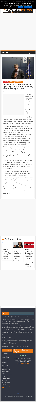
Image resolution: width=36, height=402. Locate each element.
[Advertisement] (18, 31)
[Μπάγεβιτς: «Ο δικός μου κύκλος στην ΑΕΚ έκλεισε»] (7, 243)
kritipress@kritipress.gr (23, 363)
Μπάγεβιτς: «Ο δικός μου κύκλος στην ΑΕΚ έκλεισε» (6, 253)
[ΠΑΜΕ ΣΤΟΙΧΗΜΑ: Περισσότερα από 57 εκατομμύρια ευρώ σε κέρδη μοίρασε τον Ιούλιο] (29, 243)
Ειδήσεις (6, 81)
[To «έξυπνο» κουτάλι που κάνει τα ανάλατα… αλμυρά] (18, 243)
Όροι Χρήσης (28, 396)
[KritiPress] (3, 52)
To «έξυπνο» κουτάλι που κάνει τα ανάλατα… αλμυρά (17, 254)
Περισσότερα (28, 7)
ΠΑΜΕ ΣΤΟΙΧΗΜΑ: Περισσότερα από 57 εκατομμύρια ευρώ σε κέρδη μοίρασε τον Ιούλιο (29, 256)
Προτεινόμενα (18, 81)
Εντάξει (20, 7)
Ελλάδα (11, 81)
